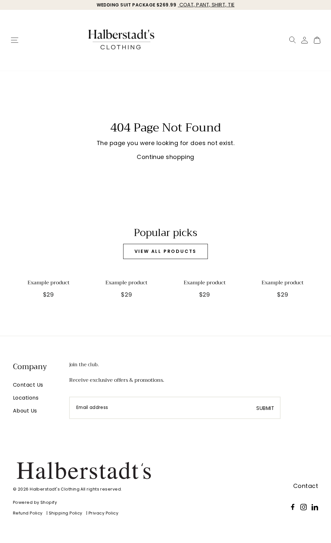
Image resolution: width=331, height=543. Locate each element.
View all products (165, 251)
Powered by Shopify (35, 502)
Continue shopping (165, 157)
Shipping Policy (65, 513)
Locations (25, 398)
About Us (25, 410)
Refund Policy (28, 513)
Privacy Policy (103, 513)
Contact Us (28, 385)
